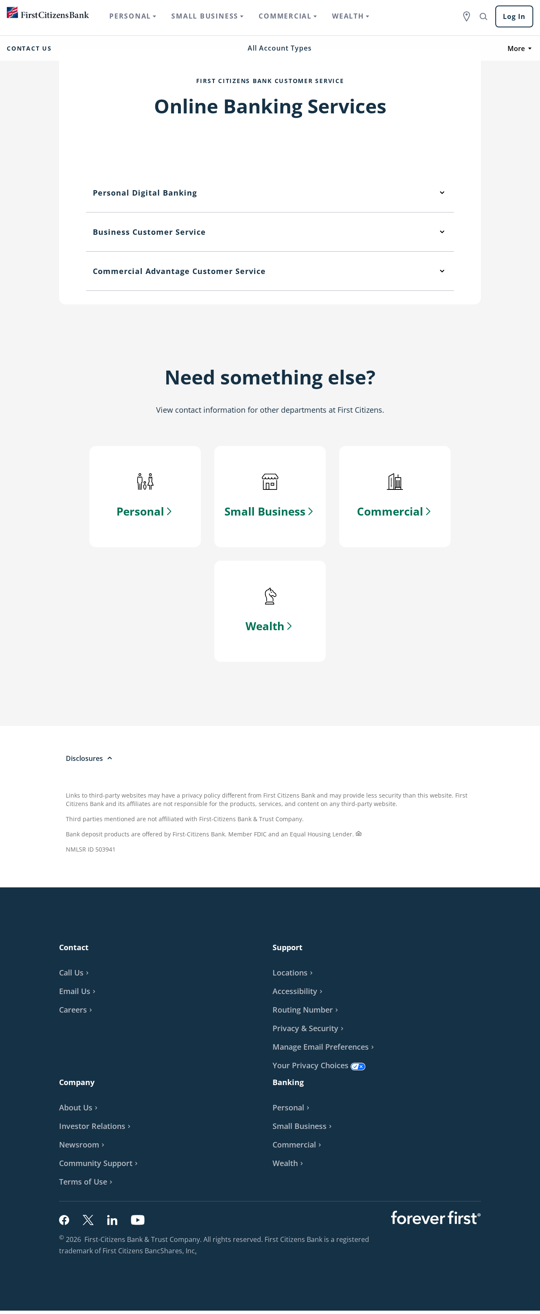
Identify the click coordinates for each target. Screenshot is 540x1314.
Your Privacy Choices (310, 1065)
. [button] (197, 1252)
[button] (78, 991)
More (516, 48)
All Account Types (280, 48)
